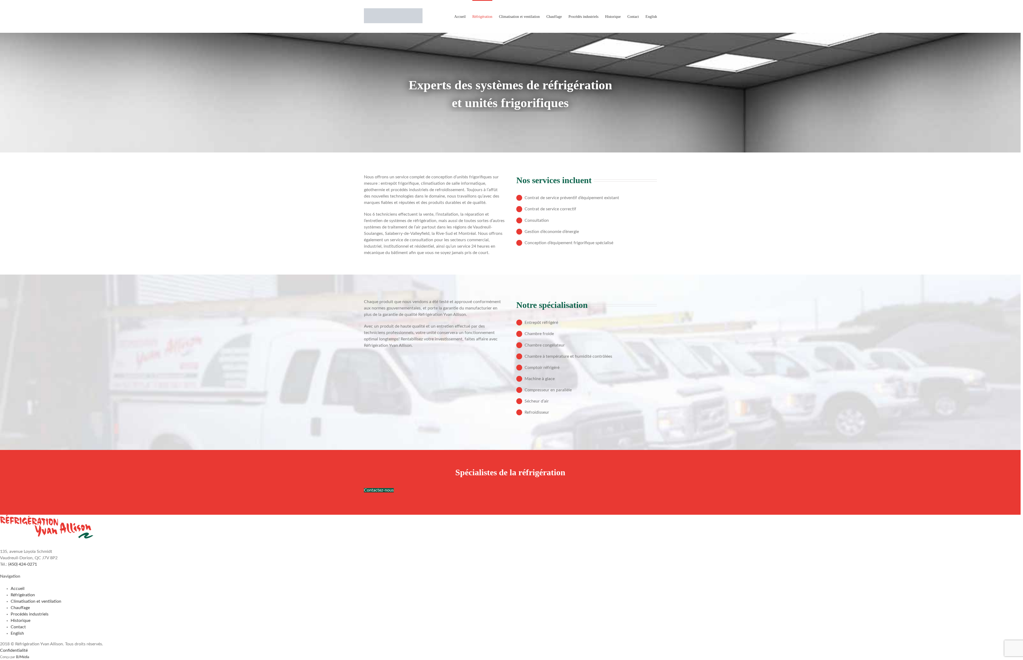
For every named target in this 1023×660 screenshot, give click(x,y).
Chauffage (20, 608)
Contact (18, 627)
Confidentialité (14, 650)
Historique (20, 620)
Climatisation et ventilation (36, 601)
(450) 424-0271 (22, 564)
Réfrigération (23, 595)
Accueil (18, 588)
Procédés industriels (29, 614)
